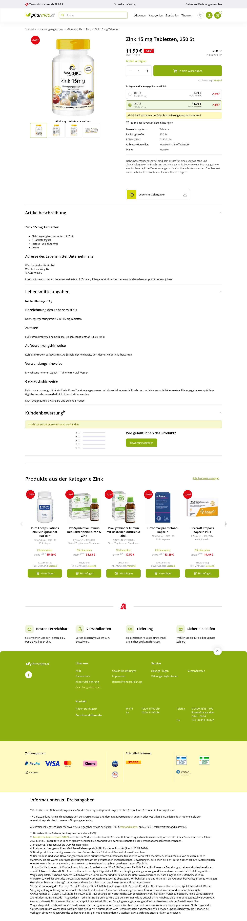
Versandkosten (196, 670)
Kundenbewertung (45, 412)
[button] (226, 524)
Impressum (118, 676)
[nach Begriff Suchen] (62, 15)
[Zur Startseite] (40, 15)
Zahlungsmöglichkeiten (164, 676)
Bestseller (172, 15)
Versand (218, 80)
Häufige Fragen (160, 670)
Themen (186, 15)
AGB (78, 670)
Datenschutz (83, 676)
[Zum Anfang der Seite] (217, 651)
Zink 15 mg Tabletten (107, 29)
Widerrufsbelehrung (87, 681)
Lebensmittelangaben (47, 291)
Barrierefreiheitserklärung (127, 681)
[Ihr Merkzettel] (200, 15)
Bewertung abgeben (141, 442)
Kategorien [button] (156, 15)
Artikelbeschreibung (45, 212)
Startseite (30, 29)
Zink (88, 29)
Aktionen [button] (140, 15)
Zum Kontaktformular (89, 715)
